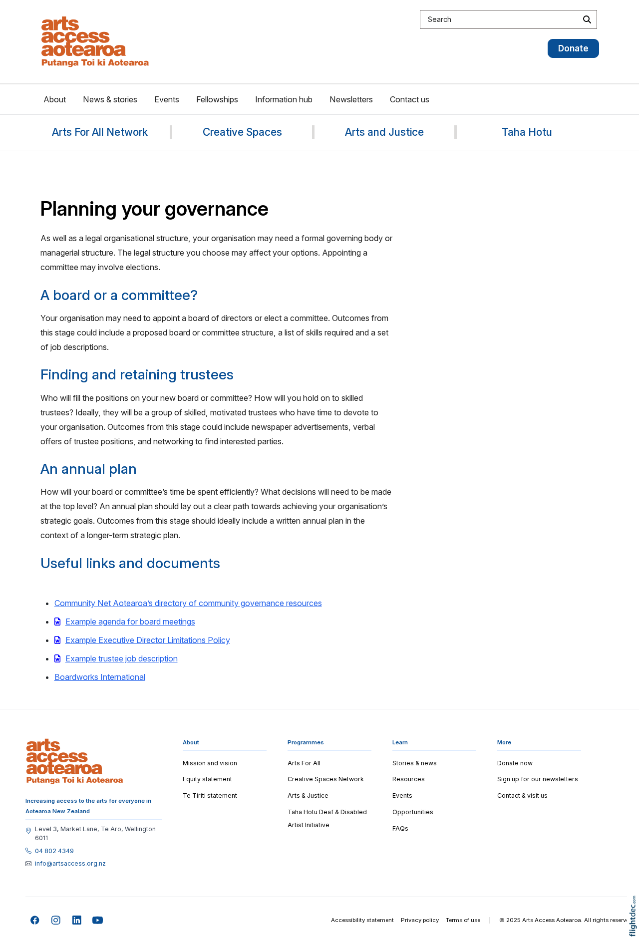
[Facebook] (35, 921)
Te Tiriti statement (210, 795)
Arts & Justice (308, 795)
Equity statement (207, 779)
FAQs (400, 828)
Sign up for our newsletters (537, 779)
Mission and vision (210, 763)
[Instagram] (56, 921)
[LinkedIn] (77, 921)
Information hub (284, 99)
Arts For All (304, 763)
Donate (573, 48)
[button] (635, 930)
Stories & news (414, 763)
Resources (408, 779)
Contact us (409, 99)
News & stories (110, 99)
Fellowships (217, 99)
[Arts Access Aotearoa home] (74, 761)
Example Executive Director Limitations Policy (147, 640)
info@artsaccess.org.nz (70, 864)
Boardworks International (99, 677)
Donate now (515, 763)
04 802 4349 (54, 851)
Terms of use (463, 920)
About (54, 99)
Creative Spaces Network (326, 779)
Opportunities (412, 812)
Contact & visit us (522, 795)
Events (166, 99)
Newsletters (351, 99)
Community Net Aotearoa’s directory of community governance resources (188, 603)
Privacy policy (420, 920)
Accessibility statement (362, 920)
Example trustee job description (121, 658)
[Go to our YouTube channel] (98, 921)
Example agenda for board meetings (130, 622)
